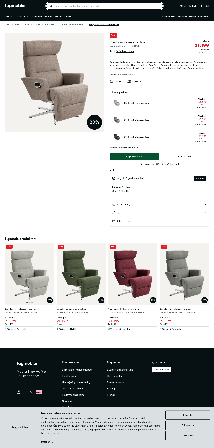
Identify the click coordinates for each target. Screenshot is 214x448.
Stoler (37, 24)
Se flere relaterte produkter (124, 147)
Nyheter (48, 16)
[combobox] (104, 6)
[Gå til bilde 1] (27, 302)
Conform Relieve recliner (71, 24)
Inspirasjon (203, 16)
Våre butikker (168, 16)
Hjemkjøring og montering (76, 382)
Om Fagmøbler (115, 375)
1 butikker (127, 187)
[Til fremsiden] (15, 6)
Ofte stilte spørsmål (72, 388)
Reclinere (49, 24)
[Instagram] (19, 392)
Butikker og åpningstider (120, 369)
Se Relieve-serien (125, 51)
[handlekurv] (200, 6)
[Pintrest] (31, 392)
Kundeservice (69, 375)
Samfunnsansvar (115, 382)
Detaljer (45, 441)
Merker (58, 16)
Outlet (67, 16)
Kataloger (112, 388)
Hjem (7, 24)
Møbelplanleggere (187, 16)
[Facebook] (25, 392)
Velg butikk (200, 178)
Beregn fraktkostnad (170, 164)
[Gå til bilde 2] (29, 302)
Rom (7, 16)
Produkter (21, 16)
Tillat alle (188, 415)
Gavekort (67, 400)
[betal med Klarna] (39, 392)
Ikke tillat (188, 435)
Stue (26, 24)
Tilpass (186, 425)
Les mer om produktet (121, 74)
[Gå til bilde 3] (32, 302)
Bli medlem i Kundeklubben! (77, 369)
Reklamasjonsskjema (73, 394)
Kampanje (37, 16)
